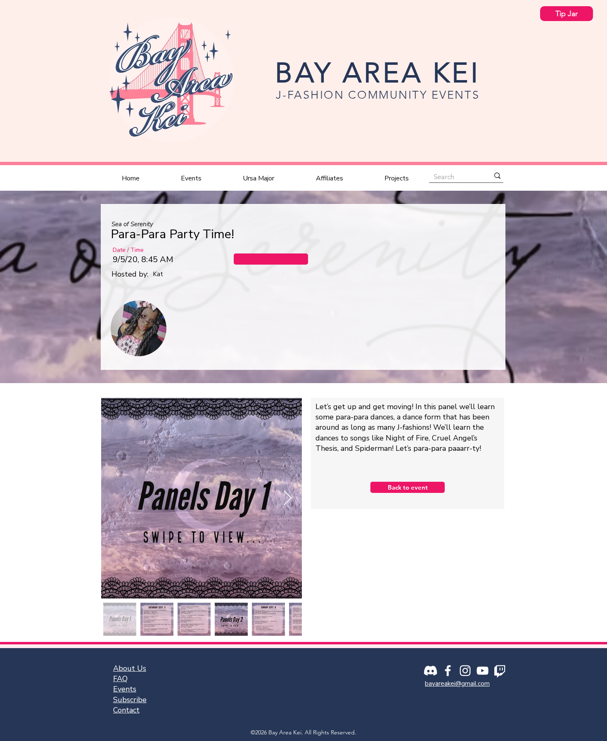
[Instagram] (465, 670)
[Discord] (430, 670)
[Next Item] (287, 498)
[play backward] (121, 328)
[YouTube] (482, 670)
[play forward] (486, 328)
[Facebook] (448, 670)
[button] (271, 259)
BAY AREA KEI (377, 72)
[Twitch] (500, 670)
